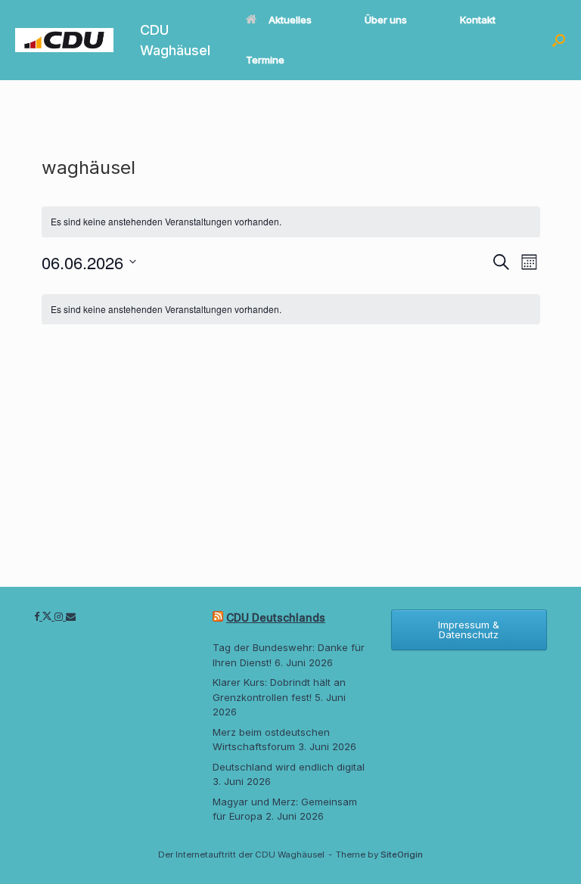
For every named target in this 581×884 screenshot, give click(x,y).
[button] (558, 40)
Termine (265, 60)
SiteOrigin (402, 854)
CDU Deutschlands (275, 617)
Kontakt (478, 20)
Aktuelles (290, 20)
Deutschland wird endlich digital (289, 767)
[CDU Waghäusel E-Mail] (71, 616)
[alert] (291, 309)
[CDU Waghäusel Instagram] (60, 616)
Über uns (386, 20)
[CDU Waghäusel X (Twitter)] (48, 616)
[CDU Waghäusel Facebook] (38, 616)
